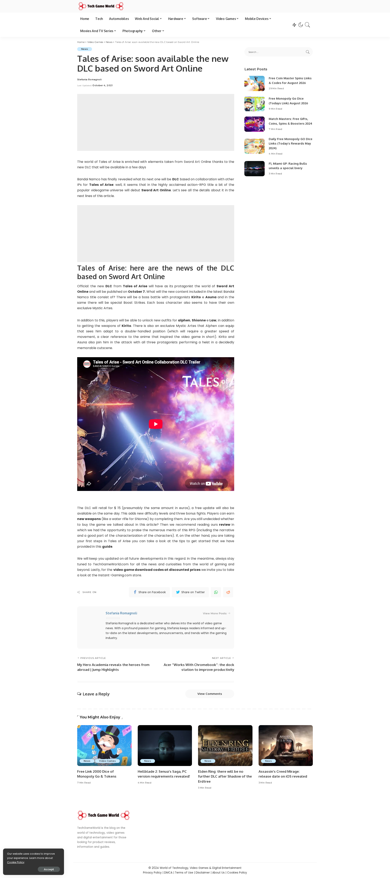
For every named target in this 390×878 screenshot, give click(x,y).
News (84, 49)
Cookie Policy (15, 862)
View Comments (209, 694)
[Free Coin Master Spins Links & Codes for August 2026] (254, 83)
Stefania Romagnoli (89, 79)
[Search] (307, 25)
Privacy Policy (152, 873)
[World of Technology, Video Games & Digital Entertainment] (101, 6)
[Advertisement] (155, 122)
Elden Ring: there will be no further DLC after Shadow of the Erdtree (225, 776)
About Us (218, 873)
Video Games (107, 760)
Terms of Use (184, 873)
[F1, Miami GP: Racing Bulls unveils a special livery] (254, 168)
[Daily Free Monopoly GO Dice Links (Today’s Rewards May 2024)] (254, 146)
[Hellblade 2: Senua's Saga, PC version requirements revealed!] (165, 745)
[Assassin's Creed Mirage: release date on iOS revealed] (286, 745)
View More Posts (215, 613)
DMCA (168, 873)
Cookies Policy (237, 873)
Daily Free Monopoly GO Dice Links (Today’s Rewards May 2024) (290, 143)
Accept (49, 869)
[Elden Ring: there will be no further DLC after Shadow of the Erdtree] (225, 745)
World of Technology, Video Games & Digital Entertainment (201, 868)
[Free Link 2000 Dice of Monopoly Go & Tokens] (104, 745)
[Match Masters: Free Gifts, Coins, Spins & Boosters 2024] (254, 124)
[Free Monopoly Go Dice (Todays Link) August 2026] (254, 103)
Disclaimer (203, 873)
